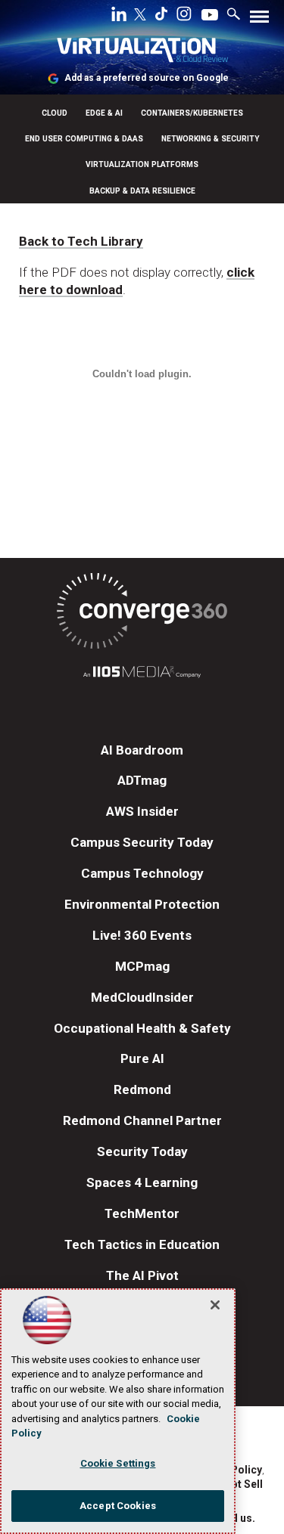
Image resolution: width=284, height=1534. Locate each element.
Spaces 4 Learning (142, 1182)
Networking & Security (210, 139)
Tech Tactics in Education (142, 1244)
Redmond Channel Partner (142, 1120)
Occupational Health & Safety (142, 1028)
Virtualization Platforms (142, 164)
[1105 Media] (142, 674)
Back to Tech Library (81, 241)
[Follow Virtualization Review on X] (140, 15)
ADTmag (142, 780)
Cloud (54, 113)
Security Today (142, 1151)
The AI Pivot (142, 1275)
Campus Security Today (142, 842)
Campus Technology (142, 873)
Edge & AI (104, 113)
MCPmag (142, 966)
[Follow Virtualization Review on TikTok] (161, 16)
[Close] (215, 1305)
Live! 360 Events (142, 935)
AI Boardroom (142, 750)
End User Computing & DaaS (84, 139)
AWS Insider (142, 811)
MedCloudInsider (142, 997)
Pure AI (142, 1058)
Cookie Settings (118, 1463)
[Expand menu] (259, 20)
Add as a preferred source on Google (146, 78)
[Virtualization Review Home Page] (142, 53)
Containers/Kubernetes (192, 113)
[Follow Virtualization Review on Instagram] (184, 16)
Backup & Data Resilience (142, 191)
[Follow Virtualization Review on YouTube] (209, 15)
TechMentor (142, 1213)
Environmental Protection (142, 904)
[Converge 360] (142, 613)
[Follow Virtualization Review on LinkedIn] (118, 16)
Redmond (142, 1089)
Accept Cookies (118, 1505)
